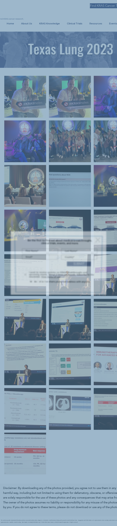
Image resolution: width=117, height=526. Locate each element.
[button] (97, 239)
